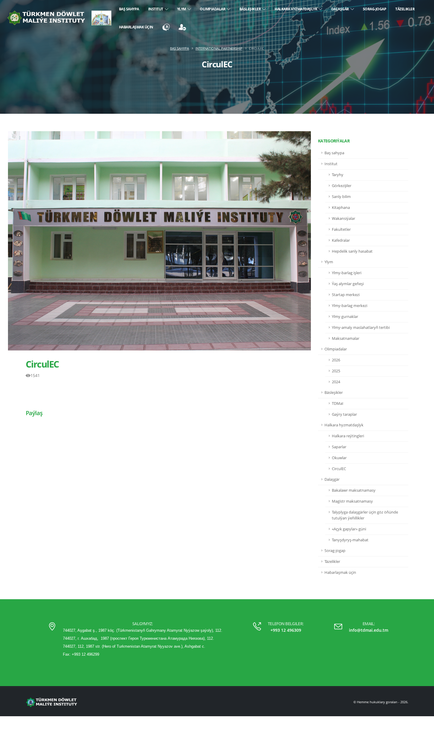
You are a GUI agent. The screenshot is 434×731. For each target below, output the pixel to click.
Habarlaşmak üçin (136, 27)
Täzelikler (405, 9)
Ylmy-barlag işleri (346, 272)
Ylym (182, 9)
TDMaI (337, 403)
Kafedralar (341, 240)
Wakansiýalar (343, 218)
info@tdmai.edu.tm (368, 630)
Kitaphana (341, 207)
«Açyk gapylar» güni (349, 529)
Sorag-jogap (374, 9)
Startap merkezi (346, 294)
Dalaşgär (340, 9)
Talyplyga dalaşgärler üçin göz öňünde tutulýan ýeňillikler (365, 515)
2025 (336, 370)
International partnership (218, 48)
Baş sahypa (129, 9)
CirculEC (42, 364)
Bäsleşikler (250, 9)
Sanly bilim (341, 196)
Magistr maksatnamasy (352, 501)
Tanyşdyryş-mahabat (350, 539)
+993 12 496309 (285, 630)
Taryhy (337, 174)
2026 (336, 360)
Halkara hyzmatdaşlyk (297, 9)
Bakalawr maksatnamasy (354, 490)
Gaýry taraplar (344, 414)
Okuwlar (339, 457)
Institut (156, 9)
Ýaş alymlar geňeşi (348, 283)
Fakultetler (341, 229)
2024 (336, 381)
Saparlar (339, 446)
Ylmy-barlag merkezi (349, 305)
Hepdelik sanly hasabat (352, 251)
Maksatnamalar (345, 338)
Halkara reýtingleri (348, 435)
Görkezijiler (341, 185)
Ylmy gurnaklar (345, 316)
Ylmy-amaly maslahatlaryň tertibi (361, 327)
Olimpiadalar (213, 9)
